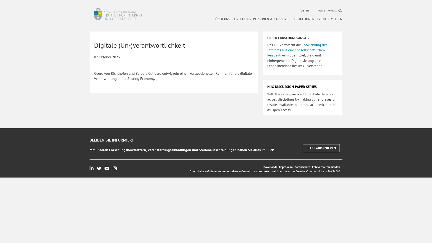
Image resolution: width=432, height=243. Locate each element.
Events (322, 19)
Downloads (270, 167)
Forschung (241, 19)
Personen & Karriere (270, 19)
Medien (336, 19)
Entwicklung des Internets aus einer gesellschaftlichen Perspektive (297, 50)
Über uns (222, 19)
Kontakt (332, 10)
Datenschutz (302, 167)
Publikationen (302, 19)
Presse (321, 10)
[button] (321, 148)
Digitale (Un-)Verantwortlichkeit (139, 45)
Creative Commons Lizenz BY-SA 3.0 (318, 171)
